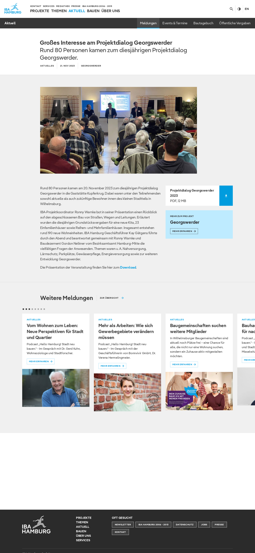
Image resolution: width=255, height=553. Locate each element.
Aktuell (82, 527)
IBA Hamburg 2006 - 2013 (153, 524)
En (247, 9)
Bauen (81, 531)
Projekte (83, 518)
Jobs (204, 524)
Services (83, 540)
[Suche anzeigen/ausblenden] (231, 9)
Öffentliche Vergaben (235, 23)
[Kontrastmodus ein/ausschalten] (239, 9)
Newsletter (123, 524)
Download (128, 267)
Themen (82, 522)
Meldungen (148, 23)
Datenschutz (184, 524)
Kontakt (120, 532)
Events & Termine (174, 23)
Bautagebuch (203, 23)
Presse (219, 524)
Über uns (83, 536)
